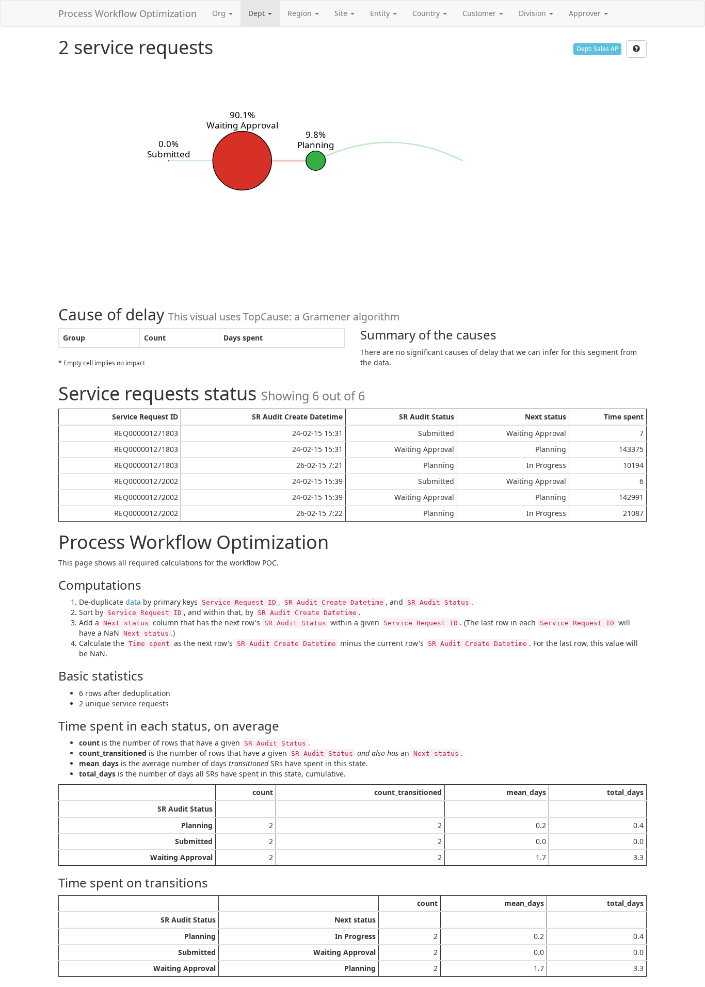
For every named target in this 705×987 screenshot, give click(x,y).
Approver (586, 13)
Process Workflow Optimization (127, 13)
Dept (257, 13)
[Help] (636, 49)
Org (220, 13)
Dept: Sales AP (597, 48)
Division (533, 13)
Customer (480, 13)
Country (427, 13)
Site (341, 13)
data (133, 602)
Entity (381, 13)
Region (300, 13)
